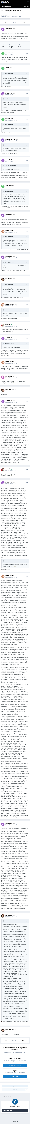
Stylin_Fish (8, 67)
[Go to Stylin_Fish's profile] (2, 68)
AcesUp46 (5, 15)
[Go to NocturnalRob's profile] (2, 390)
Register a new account (15, 1065)
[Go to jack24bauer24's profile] (2, 140)
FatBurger (8, 376)
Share (15, 1086)
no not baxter (9, 231)
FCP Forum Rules (7, 1110)
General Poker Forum (16, 16)
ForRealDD (8, 278)
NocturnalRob (9, 389)
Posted (11, 30)
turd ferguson (9, 53)
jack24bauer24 (10, 139)
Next (24, 22)
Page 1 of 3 (15, 22)
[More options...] (27, 29)
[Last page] (28, 22)
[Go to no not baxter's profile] (2, 231)
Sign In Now (15, 1076)
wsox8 (7, 324)
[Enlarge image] (10, 86)
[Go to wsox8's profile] (2, 325)
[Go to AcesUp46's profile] (2, 29)
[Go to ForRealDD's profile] (2, 279)
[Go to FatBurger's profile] (2, 377)
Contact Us (15, 1121)
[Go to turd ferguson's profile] (2, 53)
